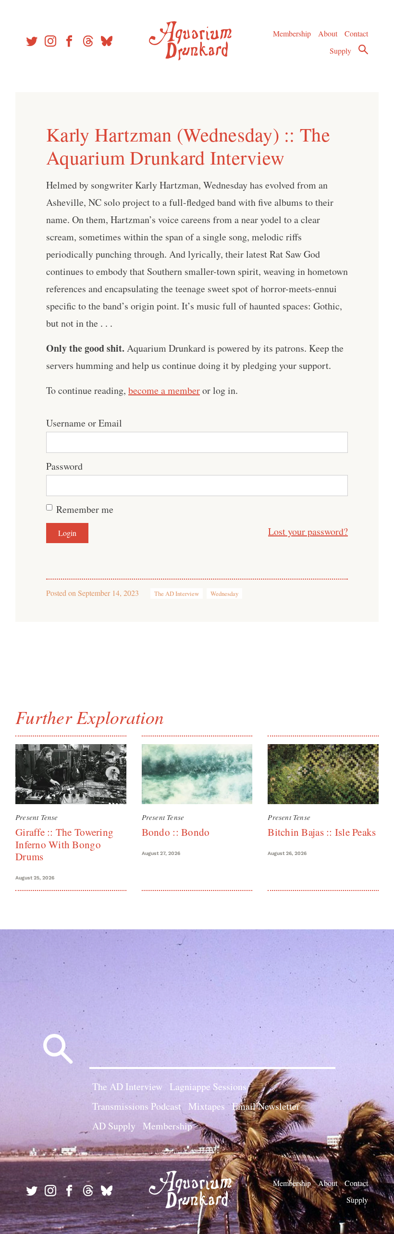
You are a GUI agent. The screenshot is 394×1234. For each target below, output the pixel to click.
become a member (164, 390)
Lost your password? (308, 531)
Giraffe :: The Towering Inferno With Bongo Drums (64, 844)
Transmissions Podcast (136, 1106)
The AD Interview (176, 593)
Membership (292, 33)
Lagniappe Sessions (208, 1086)
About (327, 33)
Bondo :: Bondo (176, 832)
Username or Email (84, 422)
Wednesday (224, 593)
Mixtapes (206, 1106)
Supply (340, 51)
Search (363, 49)
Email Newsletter (266, 1106)
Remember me (84, 509)
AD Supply (113, 1125)
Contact (356, 33)
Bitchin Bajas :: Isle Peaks (322, 832)
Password (64, 466)
